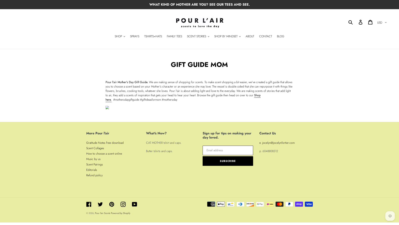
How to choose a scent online (104, 153)
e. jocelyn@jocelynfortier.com (277, 143)
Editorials (91, 170)
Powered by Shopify (120, 213)
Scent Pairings (94, 164)
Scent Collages (95, 148)
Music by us (93, 159)
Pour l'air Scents (102, 213)
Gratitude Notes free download (105, 143)
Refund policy (94, 175)
